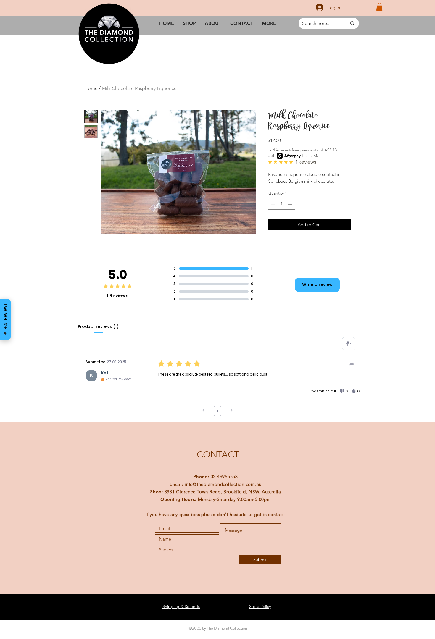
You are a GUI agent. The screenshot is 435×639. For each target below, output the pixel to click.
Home (91, 88)
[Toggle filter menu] (348, 343)
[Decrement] (272, 204)
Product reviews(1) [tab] (98, 326)
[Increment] (290, 204)
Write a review (317, 284)
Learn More (312, 155)
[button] (379, 7)
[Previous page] (203, 410)
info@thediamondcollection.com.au (223, 484)
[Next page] (231, 410)
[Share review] (351, 364)
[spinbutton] (281, 204)
